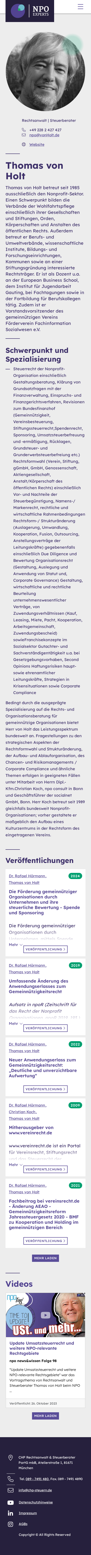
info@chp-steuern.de (35, 1490)
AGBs (23, 1524)
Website (36, 144)
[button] (16, 944)
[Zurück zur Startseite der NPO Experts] (30, 11)
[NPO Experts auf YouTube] (11, 1503)
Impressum (28, 1513)
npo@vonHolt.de (44, 135)
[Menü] (80, 7)
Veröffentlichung (44, 949)
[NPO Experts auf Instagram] (11, 1525)
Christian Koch (22, 1111)
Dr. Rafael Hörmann (27, 876)
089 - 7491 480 (37, 1479)
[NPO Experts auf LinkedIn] (11, 1514)
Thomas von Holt (24, 882)
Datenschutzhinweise (36, 1502)
